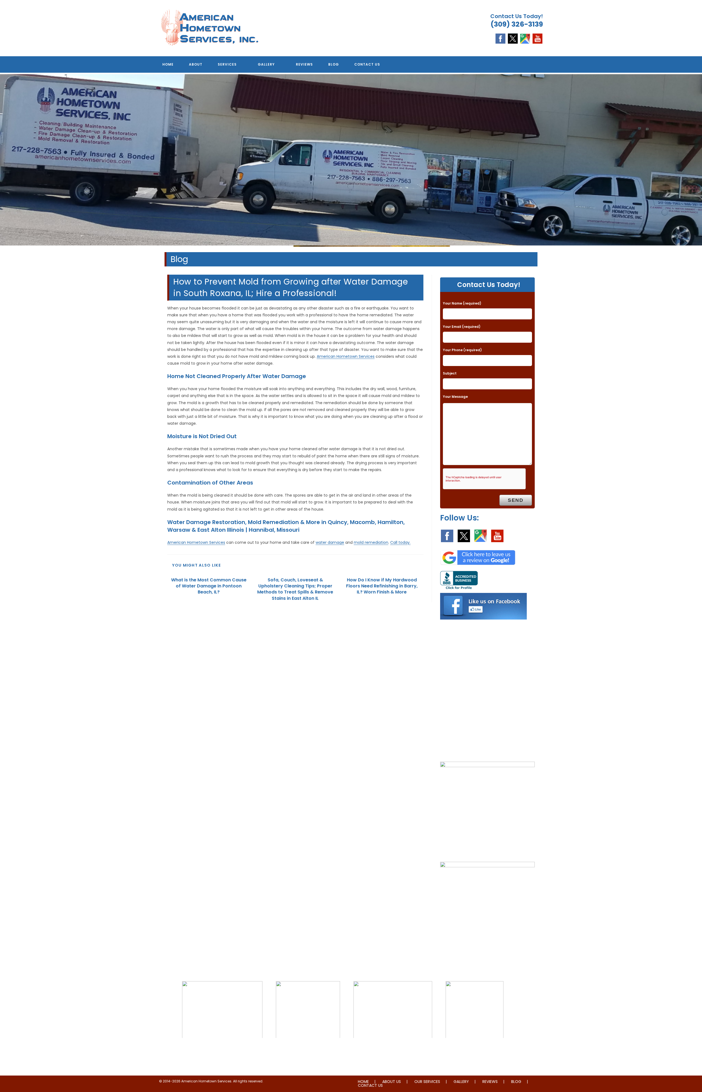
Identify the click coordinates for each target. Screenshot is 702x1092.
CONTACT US (370, 1085)
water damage (330, 542)
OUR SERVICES (427, 1081)
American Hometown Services (346, 356)
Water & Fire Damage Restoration (393, 1049)
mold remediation (371, 542)
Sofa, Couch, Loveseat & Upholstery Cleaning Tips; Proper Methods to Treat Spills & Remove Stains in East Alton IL (295, 589)
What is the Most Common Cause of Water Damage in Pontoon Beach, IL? (209, 586)
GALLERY (461, 1081)
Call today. (400, 542)
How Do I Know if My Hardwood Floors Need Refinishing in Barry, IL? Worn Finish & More (382, 586)
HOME (363, 1081)
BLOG (516, 1081)
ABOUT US (391, 1081)
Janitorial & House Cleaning (307, 1049)
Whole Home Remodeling (474, 1049)
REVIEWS (490, 1081)
